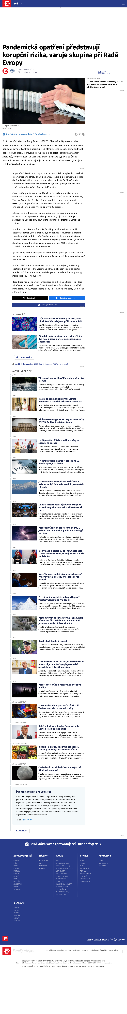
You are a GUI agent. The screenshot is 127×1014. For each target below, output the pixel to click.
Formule (83, 871)
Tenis (82, 866)
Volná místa (113, 950)
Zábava (16, 918)
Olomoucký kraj (62, 876)
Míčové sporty (85, 874)
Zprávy (16, 908)
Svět (17, 3)
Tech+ (101, 860)
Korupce (48, 364)
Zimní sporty (85, 879)
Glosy (41, 863)
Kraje (59, 855)
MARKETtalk (18, 884)
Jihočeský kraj (61, 874)
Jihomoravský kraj (63, 866)
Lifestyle (17, 913)
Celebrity (17, 910)
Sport (16, 866)
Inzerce (85, 950)
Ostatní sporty (86, 881)
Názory (44, 855)
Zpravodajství (23, 855)
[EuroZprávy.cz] (8, 3)
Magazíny (105, 855)
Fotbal (82, 863)
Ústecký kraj (60, 871)
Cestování (102, 866)
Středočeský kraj (62, 863)
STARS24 (19, 902)
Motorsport (85, 868)
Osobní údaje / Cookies (98, 950)
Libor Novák (27, 820)
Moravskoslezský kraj (64, 868)
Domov (16, 860)
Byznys (16, 868)
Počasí (16, 876)
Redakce (60, 950)
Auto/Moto (103, 863)
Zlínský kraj (60, 881)
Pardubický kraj (62, 887)
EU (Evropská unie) (60, 364)
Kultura (17, 871)
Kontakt (68, 950)
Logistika (17, 874)
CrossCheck (18, 887)
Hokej (82, 860)
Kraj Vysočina (61, 894)
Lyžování (83, 876)
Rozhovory (43, 860)
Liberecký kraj (61, 889)
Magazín (17, 881)
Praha (58, 860)
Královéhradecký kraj (64, 884)
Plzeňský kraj (61, 879)
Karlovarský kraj (62, 892)
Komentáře (43, 866)
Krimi (15, 879)
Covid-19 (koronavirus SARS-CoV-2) (29, 364)
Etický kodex (51, 950)
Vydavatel (76, 950)
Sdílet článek (104, 72)
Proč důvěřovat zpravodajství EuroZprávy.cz (27, 134)
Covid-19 (17, 889)
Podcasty (43, 868)
